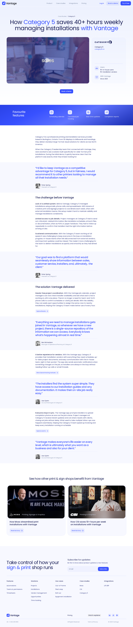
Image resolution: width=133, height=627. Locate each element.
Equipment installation (63, 597)
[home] (9, 3)
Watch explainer (94, 615)
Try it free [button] (125, 3)
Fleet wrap (59, 589)
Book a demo (113, 3)
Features (10, 581)
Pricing (84, 3)
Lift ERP (106, 586)
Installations (35, 589)
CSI (81, 589)
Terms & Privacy (93, 622)
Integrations (108, 581)
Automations (11, 586)
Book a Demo (66, 91)
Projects (34, 586)
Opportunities (36, 597)
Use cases (59, 581)
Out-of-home (60, 586)
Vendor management (39, 593)
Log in (102, 3)
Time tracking (36, 600)
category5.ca (99, 49)
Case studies (85, 581)
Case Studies (62, 16)
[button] (49, 3)
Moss (81, 586)
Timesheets (11, 593)
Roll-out (58, 593)
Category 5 (71, 16)
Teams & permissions (14, 589)
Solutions (34, 581)
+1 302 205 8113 (13, 622)
